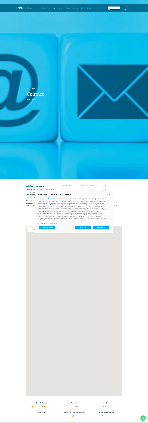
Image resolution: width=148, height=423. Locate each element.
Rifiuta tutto (83, 227)
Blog (82, 8)
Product (75, 8)
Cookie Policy (53, 223)
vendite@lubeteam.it (106, 407)
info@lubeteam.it (35, 206)
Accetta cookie (101, 227)
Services (60, 8)
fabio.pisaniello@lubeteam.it (41, 407)
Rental (68, 8)
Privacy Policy (42, 223)
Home (44, 8)
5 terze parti (47, 198)
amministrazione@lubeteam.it (74, 407)
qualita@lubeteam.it (106, 416)
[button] (109, 194)
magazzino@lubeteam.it (41, 416)
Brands (89, 8)
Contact (97, 8)
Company (52, 8)
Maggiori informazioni (47, 227)
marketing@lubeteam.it (73, 416)
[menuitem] (125, 7)
